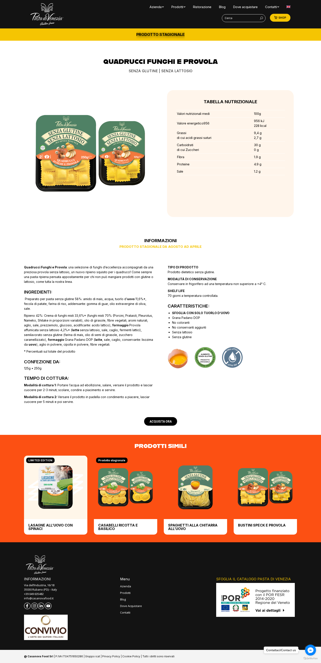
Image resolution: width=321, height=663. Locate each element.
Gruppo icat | (93, 656)
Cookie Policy (131, 656)
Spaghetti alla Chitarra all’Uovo (192, 527)
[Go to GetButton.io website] (311, 658)
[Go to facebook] (310, 650)
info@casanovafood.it (39, 598)
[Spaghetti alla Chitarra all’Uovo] (195, 487)
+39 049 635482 (34, 594)
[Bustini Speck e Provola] (265, 487)
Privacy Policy (111, 656)
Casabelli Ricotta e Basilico (118, 527)
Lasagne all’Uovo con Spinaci (50, 527)
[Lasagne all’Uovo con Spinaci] (55, 487)
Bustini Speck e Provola (262, 525)
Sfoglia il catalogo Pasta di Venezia (253, 579)
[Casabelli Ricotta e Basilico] (125, 487)
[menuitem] (155, 7)
